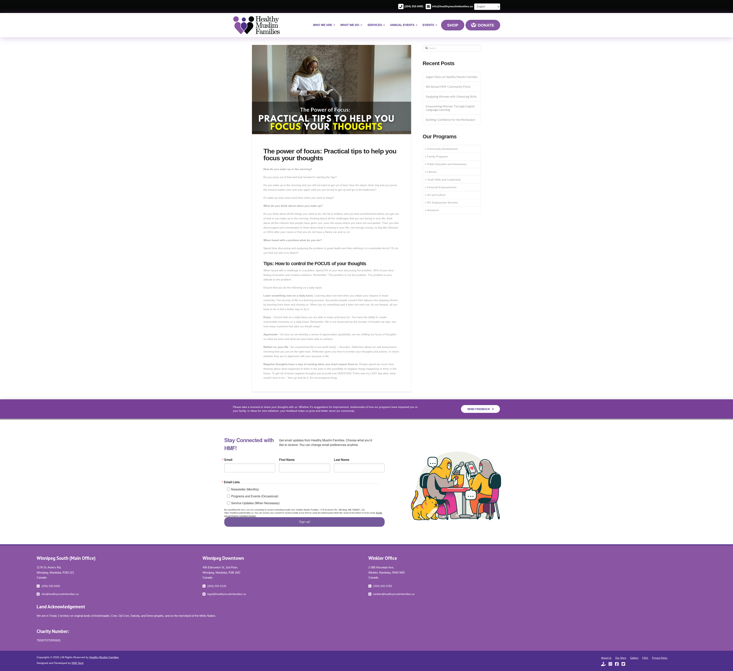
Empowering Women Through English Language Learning (450, 108)
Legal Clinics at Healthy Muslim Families (451, 77)
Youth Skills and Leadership (444, 179)
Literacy (432, 171)
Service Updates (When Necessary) (255, 503)
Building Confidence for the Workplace (450, 119)
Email (228, 459)
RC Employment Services (442, 202)
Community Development (442, 148)
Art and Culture (436, 194)
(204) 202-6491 (413, 6)
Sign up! (304, 522)
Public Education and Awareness (447, 164)
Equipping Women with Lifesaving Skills (451, 96)
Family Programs (437, 156)
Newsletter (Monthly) (245, 489)
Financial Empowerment (441, 187)
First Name (287, 459)
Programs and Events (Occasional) (254, 496)
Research (433, 210)
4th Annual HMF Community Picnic (448, 86)
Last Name (341, 459)
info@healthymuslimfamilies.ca (452, 6)
